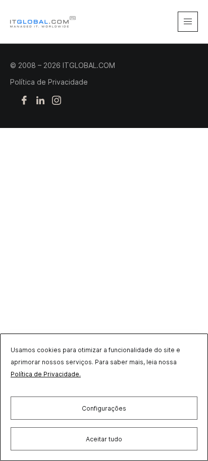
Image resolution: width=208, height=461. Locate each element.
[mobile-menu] (187, 21)
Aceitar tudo (104, 439)
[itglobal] (43, 22)
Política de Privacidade (49, 82)
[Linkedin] (40, 101)
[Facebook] (24, 101)
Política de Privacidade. (46, 374)
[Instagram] (56, 101)
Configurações (104, 408)
